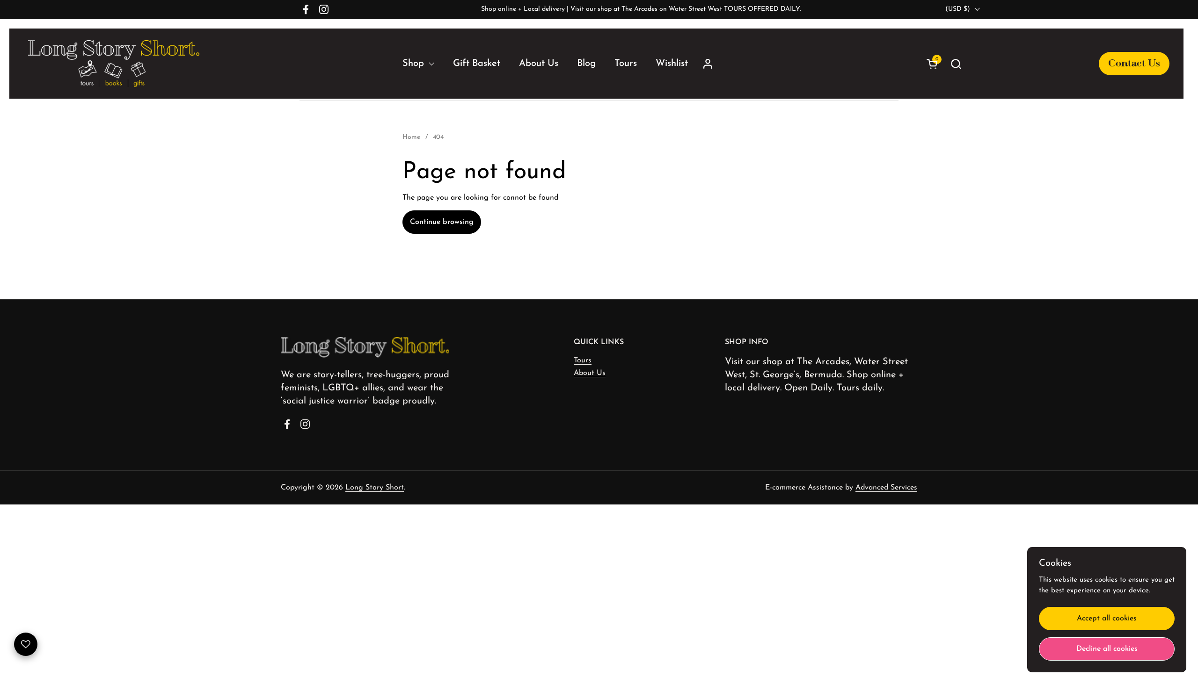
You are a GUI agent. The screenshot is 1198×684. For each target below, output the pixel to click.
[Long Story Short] (113, 63)
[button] (1057, 64)
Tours (583, 360)
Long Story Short (374, 487)
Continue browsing (442, 222)
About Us (590, 373)
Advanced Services (886, 487)
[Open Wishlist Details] (25, 644)
